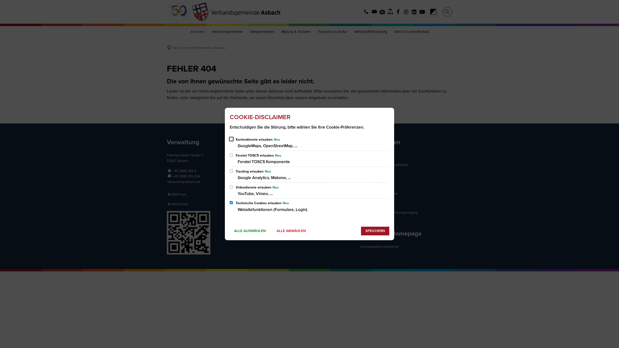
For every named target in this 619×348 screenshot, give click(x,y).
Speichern (375, 231)
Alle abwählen (291, 231)
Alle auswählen (250, 231)
